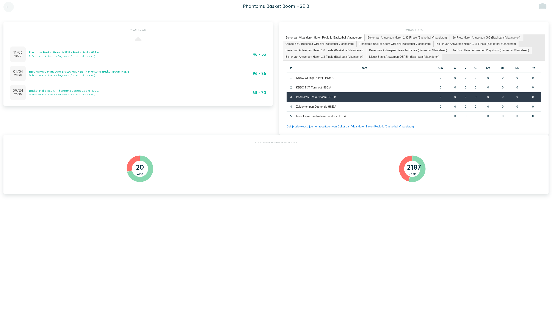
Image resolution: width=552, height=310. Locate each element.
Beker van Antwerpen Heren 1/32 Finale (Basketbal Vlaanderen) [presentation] (407, 37)
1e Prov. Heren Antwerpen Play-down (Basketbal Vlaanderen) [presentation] (491, 50)
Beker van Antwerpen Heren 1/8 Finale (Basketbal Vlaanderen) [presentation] (324, 50)
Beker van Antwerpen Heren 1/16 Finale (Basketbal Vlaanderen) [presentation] (476, 43)
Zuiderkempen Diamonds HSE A (316, 106)
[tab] (324, 37)
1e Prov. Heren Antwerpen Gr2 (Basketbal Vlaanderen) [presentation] (486, 37)
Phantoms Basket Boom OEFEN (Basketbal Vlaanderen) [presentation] (395, 43)
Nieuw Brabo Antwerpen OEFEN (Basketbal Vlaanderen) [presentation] (404, 56)
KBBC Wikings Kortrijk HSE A (315, 77)
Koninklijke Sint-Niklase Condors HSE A (321, 116)
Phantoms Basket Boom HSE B (316, 97)
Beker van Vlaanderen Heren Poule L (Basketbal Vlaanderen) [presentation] (323, 37)
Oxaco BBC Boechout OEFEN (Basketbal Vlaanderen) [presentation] (319, 43)
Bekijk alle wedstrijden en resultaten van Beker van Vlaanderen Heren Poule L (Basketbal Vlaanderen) (350, 126)
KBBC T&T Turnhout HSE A (313, 87)
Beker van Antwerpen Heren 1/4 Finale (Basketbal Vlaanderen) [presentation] (408, 50)
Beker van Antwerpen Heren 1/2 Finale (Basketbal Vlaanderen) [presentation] (324, 56)
